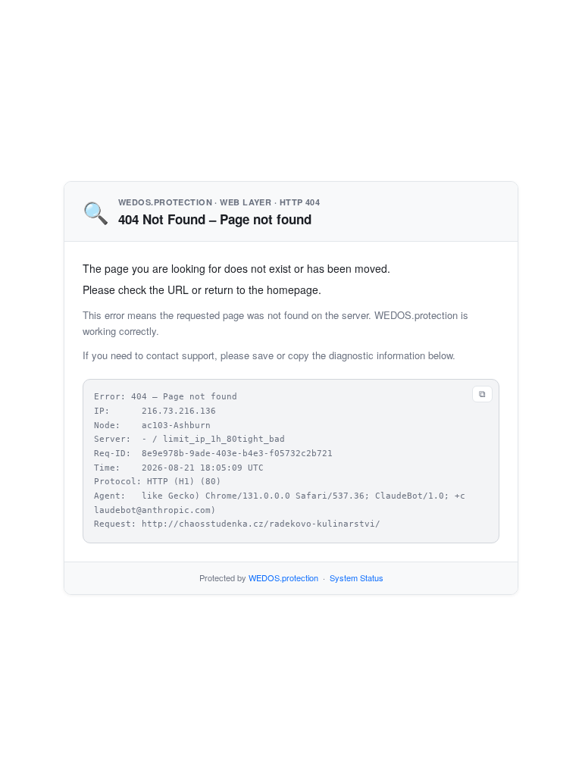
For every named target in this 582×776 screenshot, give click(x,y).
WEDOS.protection (283, 577)
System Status (356, 577)
